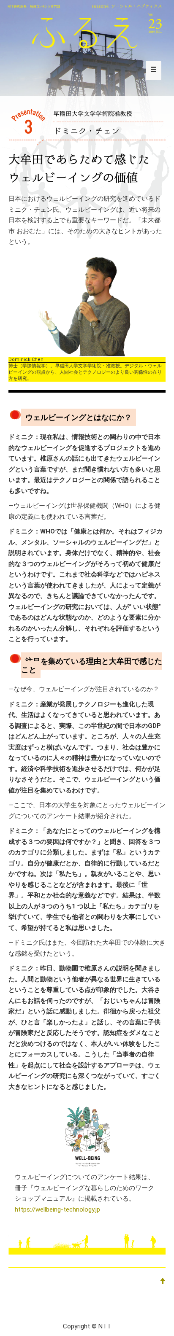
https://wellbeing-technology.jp (57, 1209)
